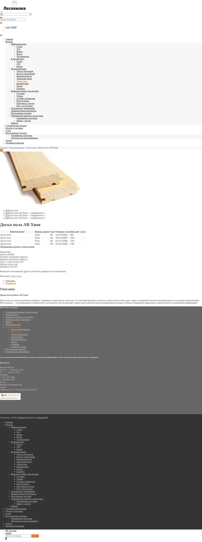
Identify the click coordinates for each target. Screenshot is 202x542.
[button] (1, 150)
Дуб (18, 49)
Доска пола (21, 81)
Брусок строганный (25, 74)
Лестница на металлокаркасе (24, 138)
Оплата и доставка (14, 128)
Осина (19, 86)
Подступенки (22, 101)
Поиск (35, 536)
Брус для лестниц (24, 106)
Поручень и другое (25, 103)
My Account (10, 531)
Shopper (21, 417)
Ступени (20, 93)
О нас (8, 130)
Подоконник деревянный (23, 108)
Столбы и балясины (25, 98)
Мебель (14, 123)
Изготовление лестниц (16, 133)
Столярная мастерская (15, 125)
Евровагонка (22, 83)
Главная (9, 39)
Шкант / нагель (23, 121)
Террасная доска (24, 79)
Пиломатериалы (18, 69)
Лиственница (22, 56)
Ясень (19, 54)
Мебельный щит (18, 44)
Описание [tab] (10, 281)
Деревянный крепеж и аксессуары (27, 116)
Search (8, 533)
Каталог (9, 41)
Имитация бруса (24, 76)
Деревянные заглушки (26, 118)
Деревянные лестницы (21, 135)
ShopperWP (42, 417)
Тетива (19, 96)
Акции (8, 140)
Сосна (19, 46)
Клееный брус (17, 59)
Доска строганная (24, 71)
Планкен (20, 88)
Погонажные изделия (21, 113)
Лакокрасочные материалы (23, 111)
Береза (19, 51)
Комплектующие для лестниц (25, 91)
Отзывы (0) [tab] (10, 283)
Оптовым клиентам (14, 143)
